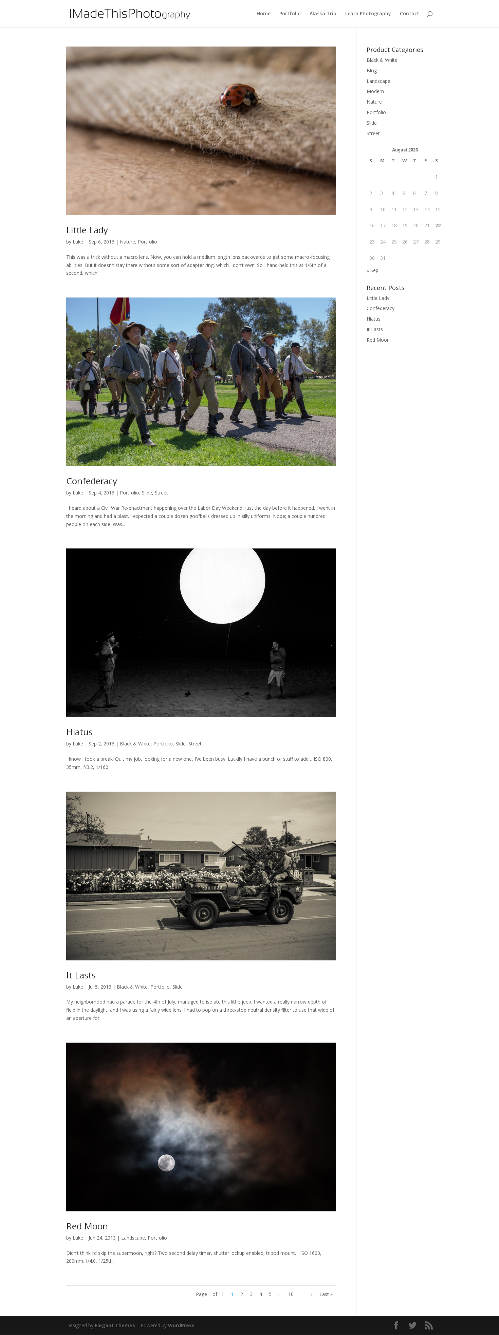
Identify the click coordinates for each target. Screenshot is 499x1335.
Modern (375, 91)
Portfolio (290, 14)
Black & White (135, 743)
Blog (372, 70)
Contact (409, 14)
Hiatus (79, 732)
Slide (147, 492)
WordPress (181, 1325)
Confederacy (91, 481)
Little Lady (87, 230)
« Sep (372, 270)
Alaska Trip (323, 14)
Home (264, 14)
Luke (78, 241)
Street (161, 492)
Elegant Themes (115, 1325)
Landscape (133, 1237)
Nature (127, 241)
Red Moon (87, 1226)
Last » (326, 1294)
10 (291, 1294)
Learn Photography (368, 14)
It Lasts (81, 975)
